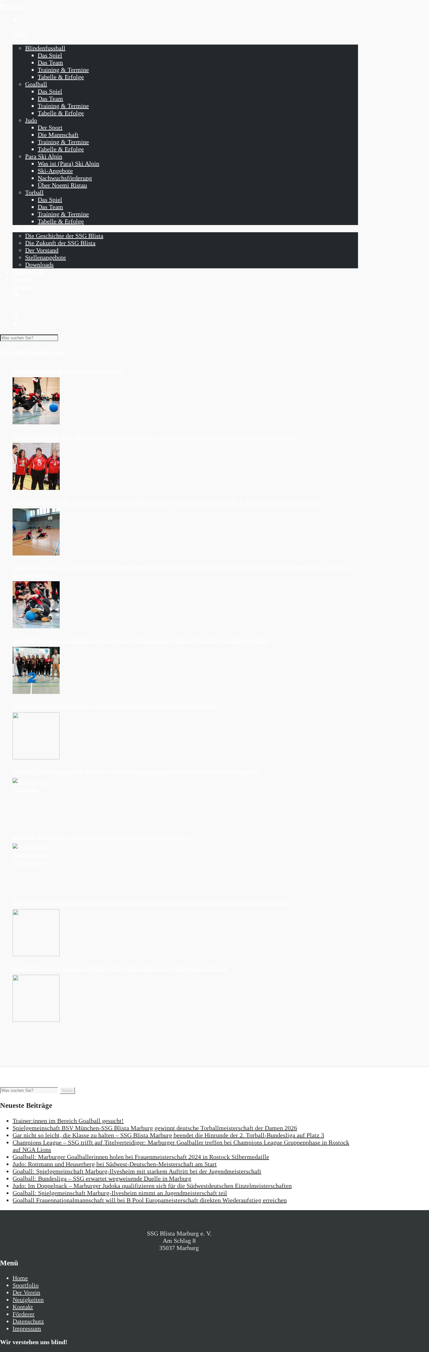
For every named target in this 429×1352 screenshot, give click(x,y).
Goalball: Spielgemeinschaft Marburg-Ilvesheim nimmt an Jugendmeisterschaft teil (120, 967)
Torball (34, 192)
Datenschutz (28, 1321)
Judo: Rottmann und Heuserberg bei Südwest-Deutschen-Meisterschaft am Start (115, 705)
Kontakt (23, 279)
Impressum (27, 1328)
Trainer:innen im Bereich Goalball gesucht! (68, 370)
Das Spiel (50, 55)
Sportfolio (26, 40)
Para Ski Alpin (43, 156)
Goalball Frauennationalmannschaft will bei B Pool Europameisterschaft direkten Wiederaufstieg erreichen (150, 1200)
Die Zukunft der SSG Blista (60, 242)
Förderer (24, 286)
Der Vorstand (41, 250)
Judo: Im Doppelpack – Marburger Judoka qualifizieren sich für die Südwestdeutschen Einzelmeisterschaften (152, 902)
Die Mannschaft (58, 134)
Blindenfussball (45, 48)
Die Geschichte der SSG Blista (64, 235)
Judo (31, 120)
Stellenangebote (45, 257)
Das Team (50, 62)
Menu (13, 6)
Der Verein (26, 228)
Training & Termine (63, 69)
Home (20, 33)
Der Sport (50, 127)
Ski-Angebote (55, 170)
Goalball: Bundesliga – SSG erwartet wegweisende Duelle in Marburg (102, 836)
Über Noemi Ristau (62, 185)
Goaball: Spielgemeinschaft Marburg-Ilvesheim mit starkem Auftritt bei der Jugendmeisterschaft (137, 771)
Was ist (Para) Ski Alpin (68, 163)
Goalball (36, 84)
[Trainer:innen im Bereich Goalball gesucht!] (36, 400)
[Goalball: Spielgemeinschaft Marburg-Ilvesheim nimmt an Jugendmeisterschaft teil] (36, 998)
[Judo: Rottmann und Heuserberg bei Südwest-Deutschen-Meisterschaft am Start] (36, 735)
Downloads (39, 264)
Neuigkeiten (28, 271)
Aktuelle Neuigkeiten (32, 352)
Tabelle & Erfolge (61, 76)
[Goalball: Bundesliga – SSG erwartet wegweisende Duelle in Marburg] (36, 867)
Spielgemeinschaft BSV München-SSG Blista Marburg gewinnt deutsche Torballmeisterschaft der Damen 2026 (155, 435)
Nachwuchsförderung (65, 177)
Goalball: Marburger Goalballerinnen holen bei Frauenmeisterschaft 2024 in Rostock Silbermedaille (141, 639)
